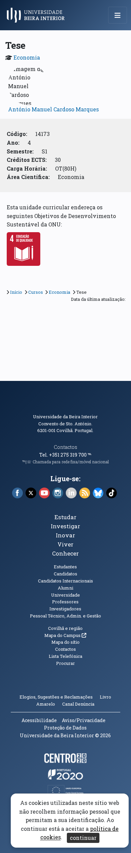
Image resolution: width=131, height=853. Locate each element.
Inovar (65, 535)
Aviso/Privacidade (83, 720)
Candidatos (65, 574)
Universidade (65, 595)
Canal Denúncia (78, 704)
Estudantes (65, 567)
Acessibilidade (39, 720)
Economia (26, 57)
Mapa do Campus (65, 635)
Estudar (65, 517)
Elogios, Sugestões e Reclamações (56, 697)
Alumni (65, 588)
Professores (65, 602)
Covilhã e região (65, 628)
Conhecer (65, 553)
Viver (65, 544)
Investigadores (65, 609)
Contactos (65, 447)
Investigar (65, 526)
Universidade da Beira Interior (65, 417)
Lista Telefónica (65, 656)
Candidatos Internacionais (65, 581)
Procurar (65, 663)
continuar (83, 837)
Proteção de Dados (65, 727)
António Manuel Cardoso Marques (53, 109)
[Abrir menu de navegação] (117, 15)
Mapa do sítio (65, 642)
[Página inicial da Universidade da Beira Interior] (37, 15)
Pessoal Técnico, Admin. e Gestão (65, 616)
